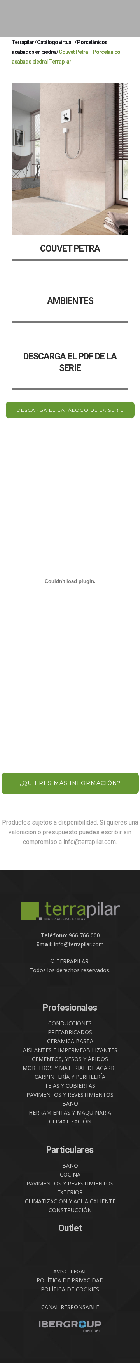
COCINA (70, 1174)
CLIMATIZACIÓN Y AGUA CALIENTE (70, 1201)
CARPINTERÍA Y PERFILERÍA (70, 1076)
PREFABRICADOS (70, 1032)
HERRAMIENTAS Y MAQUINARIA (70, 1112)
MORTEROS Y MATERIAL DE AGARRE (70, 1067)
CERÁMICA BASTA (70, 1041)
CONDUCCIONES (70, 1023)
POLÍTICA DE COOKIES (70, 1289)
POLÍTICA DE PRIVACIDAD (70, 1280)
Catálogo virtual (54, 42)
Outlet (70, 1228)
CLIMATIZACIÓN (70, 1121)
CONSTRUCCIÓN (70, 1210)
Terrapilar (23, 42)
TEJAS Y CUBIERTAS (70, 1085)
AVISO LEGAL (70, 1271)
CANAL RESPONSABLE (70, 1307)
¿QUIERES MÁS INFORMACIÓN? (70, 783)
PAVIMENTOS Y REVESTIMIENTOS (70, 1094)
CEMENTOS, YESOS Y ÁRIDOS (70, 1059)
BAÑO (70, 1103)
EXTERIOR (70, 1192)
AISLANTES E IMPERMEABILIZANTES (70, 1050)
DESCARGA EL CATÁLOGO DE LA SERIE (70, 410)
